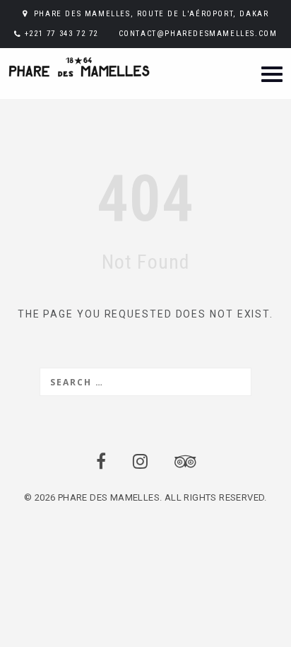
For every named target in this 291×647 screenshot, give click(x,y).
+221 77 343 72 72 (61, 33)
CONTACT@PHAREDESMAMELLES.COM (198, 33)
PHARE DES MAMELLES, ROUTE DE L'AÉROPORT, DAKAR (151, 13)
